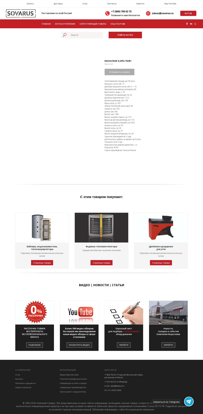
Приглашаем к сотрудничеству (73, 391)
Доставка (58, 3)
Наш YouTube (170, 3)
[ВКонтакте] (191, 24)
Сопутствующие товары (93, 23)
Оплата (30, 3)
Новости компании (23, 387)
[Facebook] (187, 24)
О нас (84, 3)
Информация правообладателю (73, 387)
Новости (140, 3)
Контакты (112, 3)
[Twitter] (195, 24)
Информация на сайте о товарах (73, 383)
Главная (46, 23)
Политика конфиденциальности (73, 379)
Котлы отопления (65, 23)
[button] (34, 333)
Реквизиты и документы (25, 383)
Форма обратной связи (69, 375)
